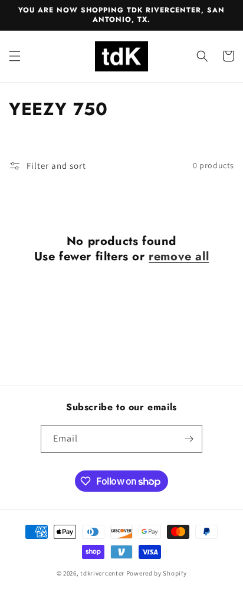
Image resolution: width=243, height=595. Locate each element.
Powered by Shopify (156, 573)
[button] (15, 56)
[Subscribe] (189, 439)
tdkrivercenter (102, 573)
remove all (179, 256)
